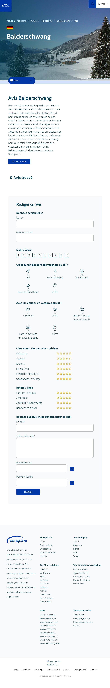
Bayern (33, 21)
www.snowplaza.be (48, 614)
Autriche (76, 541)
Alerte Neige (78, 614)
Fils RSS (76, 625)
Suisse (76, 556)
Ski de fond (82, 277)
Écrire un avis (19, 161)
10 (66, 255)
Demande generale (81, 618)
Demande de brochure (83, 622)
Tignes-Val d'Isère (80, 573)
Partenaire (28, 315)
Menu (101, 3)
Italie (75, 552)
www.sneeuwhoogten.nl (50, 643)
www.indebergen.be (48, 625)
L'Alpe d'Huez (45, 601)
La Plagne (44, 587)
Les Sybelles (78, 583)
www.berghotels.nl (47, 632)
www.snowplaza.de (48, 618)
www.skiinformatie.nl (48, 636)
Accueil (10, 21)
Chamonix (44, 569)
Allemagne (21, 21)
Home (42, 541)
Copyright (39, 669)
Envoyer (28, 491)
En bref (20, 421)
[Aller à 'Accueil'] (6, 6)
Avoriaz (43, 591)
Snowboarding (55, 277)
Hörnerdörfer (46, 21)
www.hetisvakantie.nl (49, 640)
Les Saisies (44, 583)
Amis (55, 315)
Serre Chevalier (46, 598)
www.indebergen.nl (48, 629)
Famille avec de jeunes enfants (82, 317)
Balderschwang (63, 21)
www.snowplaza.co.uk (49, 622)
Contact (93, 669)
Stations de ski (46, 545)
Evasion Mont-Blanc (81, 580)
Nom (19, 218)
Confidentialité (53, 669)
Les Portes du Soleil (81, 576)
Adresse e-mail (24, 232)
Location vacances (48, 552)
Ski (28, 277)
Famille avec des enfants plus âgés (28, 335)
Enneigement (45, 549)
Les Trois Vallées (80, 569)
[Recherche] (92, 4)
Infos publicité (80, 669)
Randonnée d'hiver (28, 292)
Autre (55, 292)
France (76, 549)
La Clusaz (44, 580)
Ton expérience (24, 436)
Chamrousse (45, 594)
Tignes (42, 576)
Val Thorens (45, 573)
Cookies (67, 669)
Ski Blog (43, 556)
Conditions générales (22, 669)
